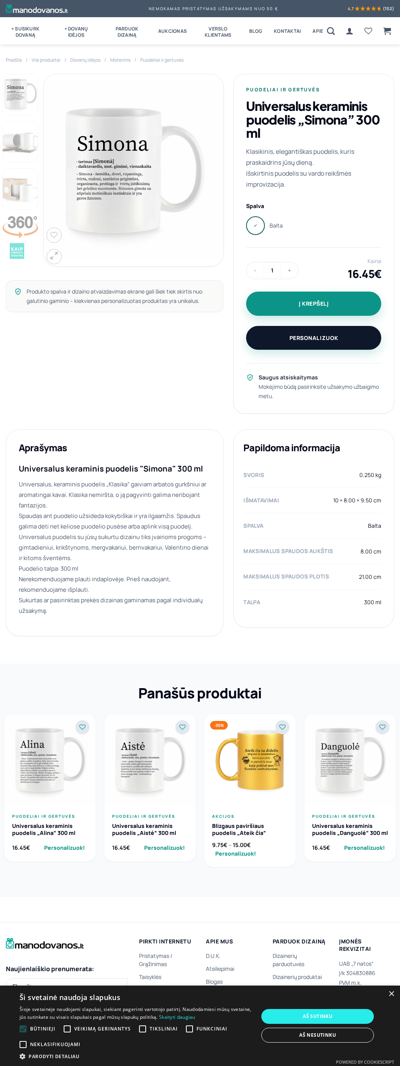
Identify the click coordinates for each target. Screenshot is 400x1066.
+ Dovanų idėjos (76, 32)
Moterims (120, 60)
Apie (317, 31)
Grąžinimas (153, 964)
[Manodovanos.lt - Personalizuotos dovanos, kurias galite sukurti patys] (37, 8)
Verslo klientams (218, 32)
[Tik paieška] (331, 31)
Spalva (255, 206)
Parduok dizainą (127, 32)
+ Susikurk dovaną (25, 32)
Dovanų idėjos (85, 60)
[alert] (200, 1026)
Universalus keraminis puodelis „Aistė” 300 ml (144, 829)
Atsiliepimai (220, 968)
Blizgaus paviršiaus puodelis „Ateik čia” (239, 829)
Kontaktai (287, 31)
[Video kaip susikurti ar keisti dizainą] (17, 251)
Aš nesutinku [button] (317, 1035)
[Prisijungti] (350, 31)
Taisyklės (150, 977)
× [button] (391, 994)
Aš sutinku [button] (317, 1016)
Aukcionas (172, 31)
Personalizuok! (64, 847)
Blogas (214, 981)
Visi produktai (46, 60)
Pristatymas (154, 955)
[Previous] (57, 170)
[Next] (210, 170)
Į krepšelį (314, 303)
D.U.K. (213, 955)
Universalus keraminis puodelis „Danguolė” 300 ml (350, 829)
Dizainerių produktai (297, 977)
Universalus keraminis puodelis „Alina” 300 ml (43, 829)
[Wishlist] (368, 31)
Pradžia (14, 60)
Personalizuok (313, 338)
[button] (387, 31)
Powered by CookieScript (365, 1062)
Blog (255, 31)
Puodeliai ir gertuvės (162, 60)
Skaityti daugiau (177, 1017)
